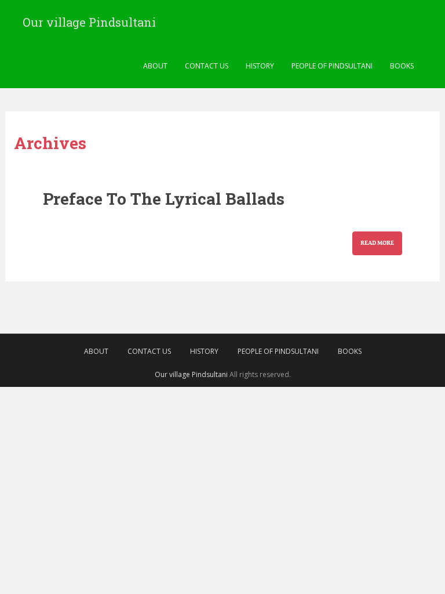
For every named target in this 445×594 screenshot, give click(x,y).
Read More (377, 243)
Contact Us (206, 66)
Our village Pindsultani (89, 22)
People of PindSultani (332, 66)
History (260, 66)
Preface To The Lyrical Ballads (163, 198)
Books (402, 66)
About (155, 66)
